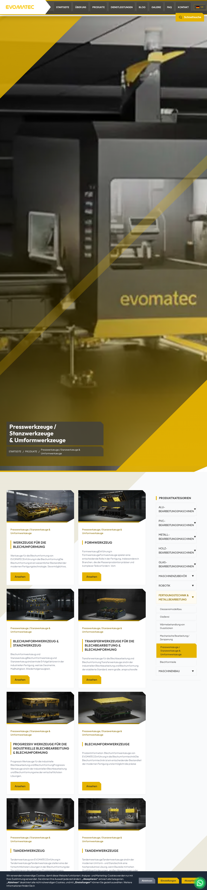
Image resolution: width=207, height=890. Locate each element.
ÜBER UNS (80, 7)
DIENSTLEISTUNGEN (122, 7)
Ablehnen (147, 880)
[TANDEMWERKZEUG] (40, 814)
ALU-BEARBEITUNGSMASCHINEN (177, 509)
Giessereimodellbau (171, 609)
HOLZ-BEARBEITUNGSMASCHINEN (177, 550)
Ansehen (20, 576)
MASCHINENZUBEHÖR (176, 576)
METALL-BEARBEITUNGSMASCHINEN (177, 536)
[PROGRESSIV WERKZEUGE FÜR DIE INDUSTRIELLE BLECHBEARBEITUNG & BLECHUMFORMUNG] (40, 708)
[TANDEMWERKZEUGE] (112, 814)
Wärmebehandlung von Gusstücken (172, 626)
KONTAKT (183, 7)
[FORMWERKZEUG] (112, 506)
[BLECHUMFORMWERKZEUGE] (112, 708)
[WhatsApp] (199, 882)
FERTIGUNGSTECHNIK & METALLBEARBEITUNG (176, 597)
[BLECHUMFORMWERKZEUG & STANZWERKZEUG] (40, 605)
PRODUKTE (98, 7)
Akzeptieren (191, 880)
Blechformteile (168, 661)
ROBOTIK (176, 585)
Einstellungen (168, 880)
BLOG (142, 7)
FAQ (169, 7)
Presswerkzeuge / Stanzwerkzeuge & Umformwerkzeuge (30, 531)
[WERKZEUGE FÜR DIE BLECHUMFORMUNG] (40, 506)
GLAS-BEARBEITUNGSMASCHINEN (177, 564)
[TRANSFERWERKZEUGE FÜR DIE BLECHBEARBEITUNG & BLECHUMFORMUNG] (112, 605)
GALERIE (156, 7)
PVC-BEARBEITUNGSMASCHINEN (177, 523)
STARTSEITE (62, 7)
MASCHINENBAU (176, 671)
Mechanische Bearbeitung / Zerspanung (174, 637)
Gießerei (164, 616)
